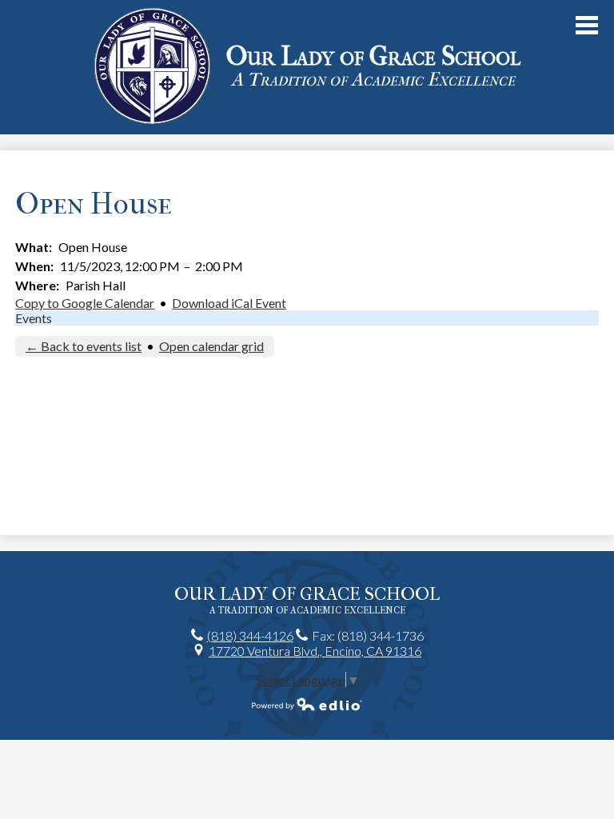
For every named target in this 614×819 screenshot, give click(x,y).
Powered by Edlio (307, 704)
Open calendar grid (211, 346)
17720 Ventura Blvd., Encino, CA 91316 (315, 650)
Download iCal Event (229, 302)
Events (33, 318)
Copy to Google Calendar (84, 302)
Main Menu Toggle (587, 25)
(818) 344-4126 (250, 635)
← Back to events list (84, 346)
